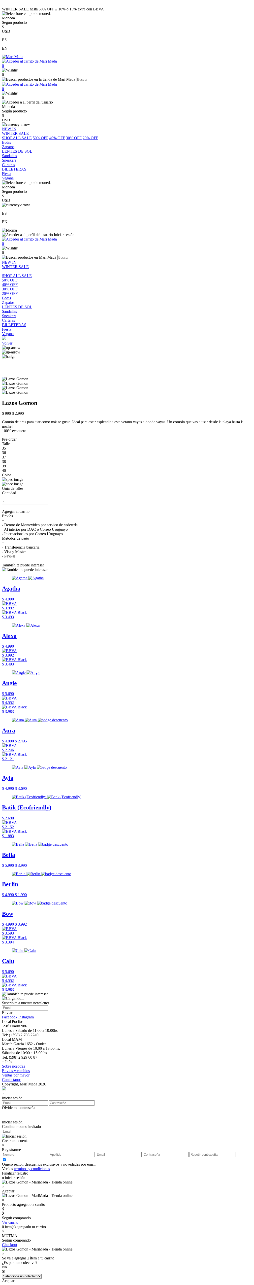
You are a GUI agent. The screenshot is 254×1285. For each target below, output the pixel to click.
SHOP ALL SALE (17, 138)
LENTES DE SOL (17, 307)
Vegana (8, 334)
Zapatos (8, 302)
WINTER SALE (15, 267)
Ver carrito (10, 1222)
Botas (6, 298)
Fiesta (6, 329)
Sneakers (9, 316)
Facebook (9, 1017)
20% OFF (90, 138)
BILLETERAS (14, 325)
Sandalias (9, 311)
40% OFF (57, 138)
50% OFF (40, 138)
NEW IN (9, 262)
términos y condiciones (32, 1169)
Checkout (9, 1245)
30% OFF (74, 138)
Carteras (8, 320)
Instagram (26, 1017)
